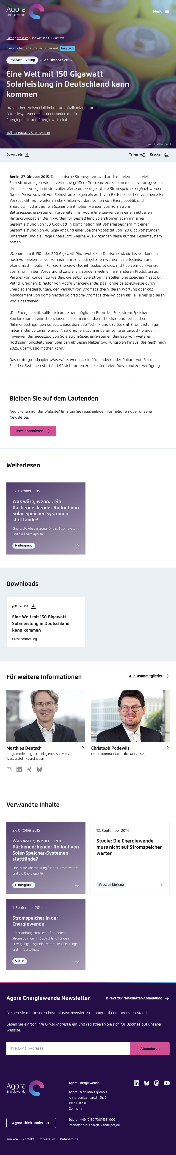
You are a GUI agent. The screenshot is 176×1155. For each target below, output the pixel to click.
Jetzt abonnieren (29, 431)
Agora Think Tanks (27, 1123)
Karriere (12, 1139)
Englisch (67, 48)
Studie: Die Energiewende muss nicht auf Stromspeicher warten (129, 847)
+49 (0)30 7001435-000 (97, 1119)
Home (10, 38)
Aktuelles (22, 38)
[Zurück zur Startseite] (25, 11)
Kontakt (28, 1139)
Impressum (47, 1139)
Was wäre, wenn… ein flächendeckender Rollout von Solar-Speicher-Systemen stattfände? (45, 510)
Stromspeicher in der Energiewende (35, 921)
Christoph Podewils (110, 748)
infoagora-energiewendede (94, 1125)
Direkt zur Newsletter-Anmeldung (134, 998)
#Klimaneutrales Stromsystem (28, 133)
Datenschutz (69, 1139)
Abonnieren (150, 1048)
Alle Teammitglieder (145, 676)
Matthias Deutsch (23, 748)
